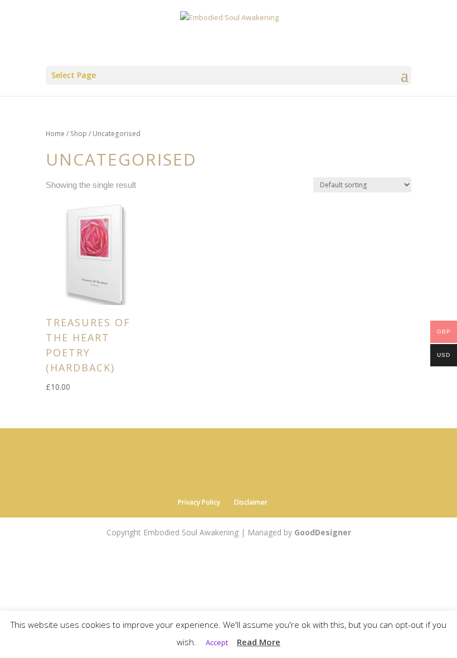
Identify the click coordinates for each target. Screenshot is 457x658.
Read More (258, 641)
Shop (78, 133)
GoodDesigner (322, 532)
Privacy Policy (199, 502)
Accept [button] (217, 642)
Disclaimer (251, 502)
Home (55, 133)
